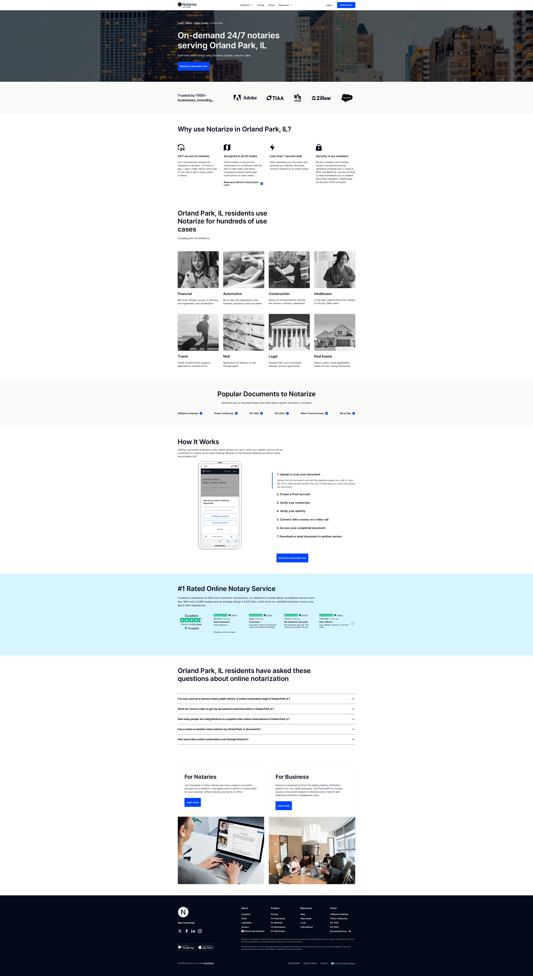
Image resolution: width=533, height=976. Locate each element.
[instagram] (200, 931)
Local (180, 23)
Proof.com (208, 963)
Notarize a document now (193, 66)
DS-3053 (334, 927)
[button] (246, 5)
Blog (303, 914)
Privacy (324, 963)
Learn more (193, 802)
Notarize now (346, 5)
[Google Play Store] (186, 947)
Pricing (260, 5)
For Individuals (278, 918)
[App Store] (205, 947)
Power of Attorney (338, 918)
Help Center (306, 918)
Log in (329, 5)
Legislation (246, 922)
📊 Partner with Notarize (252, 931)
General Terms (310, 963)
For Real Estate (278, 931)
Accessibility (294, 963)
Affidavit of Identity (339, 914)
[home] (196, 5)
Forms (272, 5)
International (307, 927)
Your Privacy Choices (345, 963)
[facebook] (186, 931)
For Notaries (276, 922)
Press (244, 918)
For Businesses (278, 927)
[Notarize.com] (183, 912)
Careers (245, 927)
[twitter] (180, 931)
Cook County (201, 23)
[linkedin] (193, 931)
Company (246, 914)
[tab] (313, 480)
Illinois (189, 23)
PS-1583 (334, 922)
